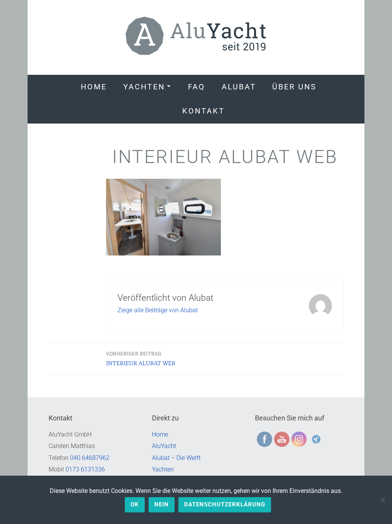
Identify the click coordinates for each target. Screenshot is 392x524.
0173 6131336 (85, 469)
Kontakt (203, 110)
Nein (161, 504)
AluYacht (164, 446)
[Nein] (382, 500)
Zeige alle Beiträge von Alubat (158, 310)
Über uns (294, 86)
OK (135, 504)
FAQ (196, 86)
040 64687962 (89, 457)
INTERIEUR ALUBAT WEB (140, 358)
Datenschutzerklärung (224, 504)
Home (94, 86)
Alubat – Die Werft (176, 457)
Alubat (239, 86)
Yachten (144, 86)
